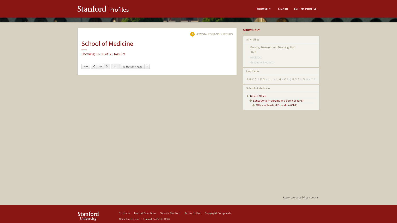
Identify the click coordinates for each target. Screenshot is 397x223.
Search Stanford (170, 213)
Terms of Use (193, 213)
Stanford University (95, 216)
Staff (253, 52)
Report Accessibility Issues (300, 197)
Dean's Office (258, 96)
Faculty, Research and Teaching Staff (272, 47)
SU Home (124, 213)
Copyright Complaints (218, 213)
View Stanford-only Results (214, 34)
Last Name (252, 71)
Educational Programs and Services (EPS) (278, 100)
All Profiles (252, 39)
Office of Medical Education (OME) (277, 105)
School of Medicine (258, 88)
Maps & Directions (145, 213)
